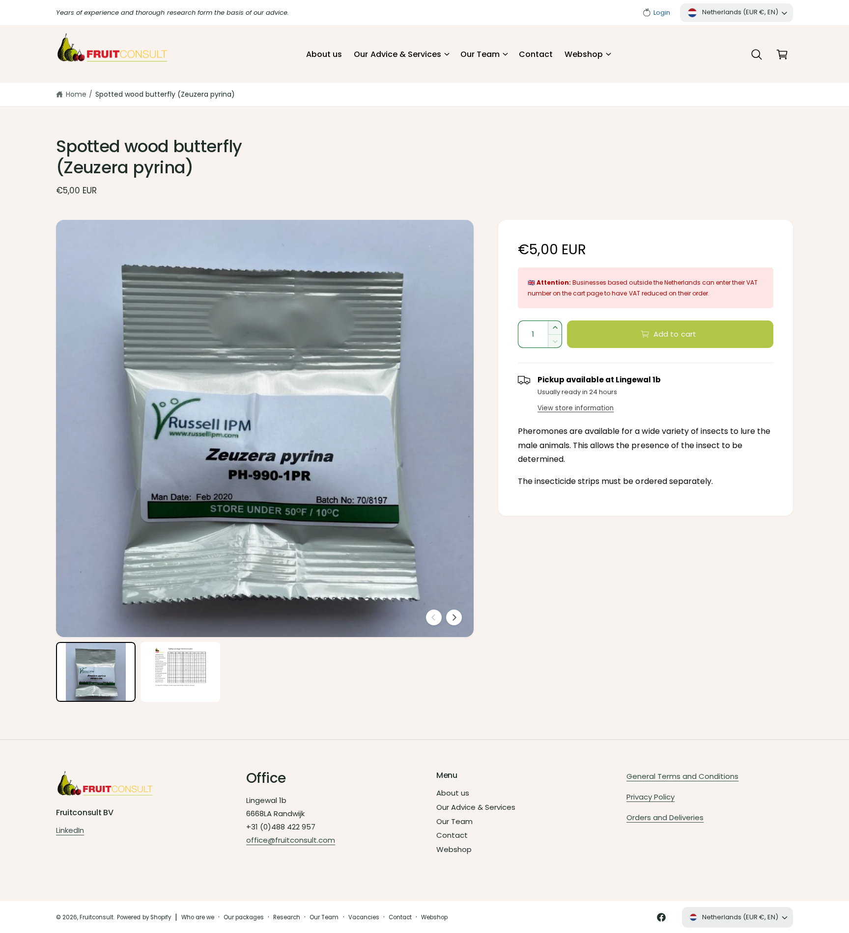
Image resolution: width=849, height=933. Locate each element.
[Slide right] (454, 617)
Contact (452, 835)
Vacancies (363, 917)
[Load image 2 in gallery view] (180, 672)
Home (76, 94)
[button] (401, 54)
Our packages (244, 917)
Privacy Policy (650, 797)
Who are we (197, 917)
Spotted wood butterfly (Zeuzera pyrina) (165, 94)
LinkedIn (70, 830)
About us (452, 793)
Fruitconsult (96, 917)
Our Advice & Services (397, 54)
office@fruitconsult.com (290, 840)
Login (661, 12)
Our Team (480, 54)
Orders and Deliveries (665, 817)
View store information (576, 408)
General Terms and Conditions (682, 776)
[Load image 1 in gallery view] (96, 672)
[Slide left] (434, 617)
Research (286, 917)
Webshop (584, 54)
